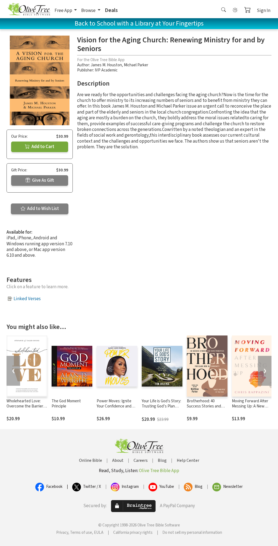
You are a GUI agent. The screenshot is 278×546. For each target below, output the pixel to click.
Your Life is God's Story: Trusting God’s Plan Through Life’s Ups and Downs (161, 408)
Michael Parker (136, 65)
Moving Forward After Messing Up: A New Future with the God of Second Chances (251, 408)
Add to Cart (42, 146)
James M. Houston (106, 65)
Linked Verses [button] (27, 299)
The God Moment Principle (66, 403)
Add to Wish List (42, 208)
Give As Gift (42, 180)
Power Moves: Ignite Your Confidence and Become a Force (114, 406)
